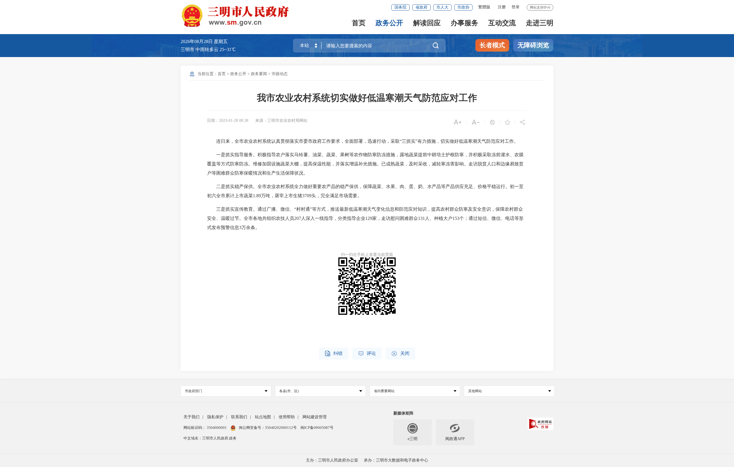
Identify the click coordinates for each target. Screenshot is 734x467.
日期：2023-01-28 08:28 (227, 120)
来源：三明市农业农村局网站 (281, 120)
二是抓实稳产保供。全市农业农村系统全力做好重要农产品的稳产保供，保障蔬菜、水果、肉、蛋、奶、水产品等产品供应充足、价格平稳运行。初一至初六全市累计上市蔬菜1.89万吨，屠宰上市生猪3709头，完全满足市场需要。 (365, 191)
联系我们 (239, 417)
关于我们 (192, 417)
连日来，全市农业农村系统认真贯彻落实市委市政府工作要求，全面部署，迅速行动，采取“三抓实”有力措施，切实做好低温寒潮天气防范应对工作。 (362, 141)
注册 (502, 7)
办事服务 (464, 23)
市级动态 (280, 74)
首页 (359, 23)
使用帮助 (287, 417)
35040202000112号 (281, 427)
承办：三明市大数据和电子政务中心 (396, 460)
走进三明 (539, 23)
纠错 (334, 354)
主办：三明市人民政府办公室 (332, 460)
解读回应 (427, 23)
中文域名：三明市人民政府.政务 (210, 438)
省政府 (421, 7)
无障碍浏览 (533, 45)
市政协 (463, 7)
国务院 (401, 7)
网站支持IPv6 (540, 7)
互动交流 (502, 23)
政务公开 (389, 23)
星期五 (221, 41)
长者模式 (492, 45)
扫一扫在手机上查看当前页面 (367, 255)
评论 (367, 354)
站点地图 (263, 417)
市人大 (442, 7)
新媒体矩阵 (403, 413)
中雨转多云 (207, 49)
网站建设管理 (314, 417)
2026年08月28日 (197, 41)
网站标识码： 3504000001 (206, 427)
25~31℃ (228, 49)
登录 (516, 7)
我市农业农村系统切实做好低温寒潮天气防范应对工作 (367, 98)
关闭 (400, 354)
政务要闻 (259, 74)
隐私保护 (215, 417)
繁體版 (484, 7)
